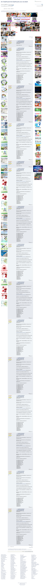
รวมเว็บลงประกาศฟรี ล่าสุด (4, 559)
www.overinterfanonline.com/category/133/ (21, 60)
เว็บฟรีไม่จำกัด (2, 563)
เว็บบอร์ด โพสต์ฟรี (12, 561)
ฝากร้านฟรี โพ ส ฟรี (3, 575)
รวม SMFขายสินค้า (12, 559)
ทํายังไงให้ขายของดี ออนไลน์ (4, 555)
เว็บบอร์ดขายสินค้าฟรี (13, 571)
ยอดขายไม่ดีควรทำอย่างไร (34, 565)
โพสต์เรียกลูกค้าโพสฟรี (22, 573)
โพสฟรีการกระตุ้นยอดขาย (34, 569)
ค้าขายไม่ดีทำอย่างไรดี (13, 557)
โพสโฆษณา (2, 566)
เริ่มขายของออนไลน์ (22, 557)
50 (13, 546)
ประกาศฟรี (32, 576)
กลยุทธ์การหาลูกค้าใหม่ (3, 554)
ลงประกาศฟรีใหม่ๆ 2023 (13, 563)
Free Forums (23, 583)
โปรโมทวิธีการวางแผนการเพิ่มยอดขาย (35, 564)
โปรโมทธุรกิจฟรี (12, 564)
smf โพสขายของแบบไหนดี (23, 569)
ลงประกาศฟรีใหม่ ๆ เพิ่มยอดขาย (34, 573)
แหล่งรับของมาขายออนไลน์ (34, 557)
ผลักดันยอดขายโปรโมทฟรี (34, 562)
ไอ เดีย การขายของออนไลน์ (23, 563)
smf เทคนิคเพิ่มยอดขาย (22, 578)
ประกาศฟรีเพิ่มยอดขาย (33, 571)
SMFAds (21, 583)
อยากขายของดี (21, 555)
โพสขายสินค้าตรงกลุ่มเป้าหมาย (14, 572)
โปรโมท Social (12, 566)
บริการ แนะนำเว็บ (3, 568)
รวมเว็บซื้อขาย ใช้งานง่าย (3, 570)
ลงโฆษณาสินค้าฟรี (3, 561)
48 (12, 546)
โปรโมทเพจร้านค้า (33, 578)
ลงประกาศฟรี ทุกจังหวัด (3, 571)
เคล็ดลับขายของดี (12, 556)
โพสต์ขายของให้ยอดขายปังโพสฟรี (23, 567)
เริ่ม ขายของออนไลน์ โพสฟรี (23, 564)
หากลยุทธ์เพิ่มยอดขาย (13, 554)
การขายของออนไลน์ (13, 578)
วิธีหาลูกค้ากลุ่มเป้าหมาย (3, 556)
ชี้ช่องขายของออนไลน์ (13, 577)
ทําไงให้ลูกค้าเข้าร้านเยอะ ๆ (13, 555)
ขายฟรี (32, 567)
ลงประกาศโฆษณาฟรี (3, 577)
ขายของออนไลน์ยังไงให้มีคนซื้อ (23, 556)
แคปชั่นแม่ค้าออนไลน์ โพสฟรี (23, 571)
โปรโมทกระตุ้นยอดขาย (33, 570)
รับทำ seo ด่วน (21, 558)
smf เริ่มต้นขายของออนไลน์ (23, 562)
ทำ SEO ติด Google (3, 564)
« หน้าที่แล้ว (30, 547)
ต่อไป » (32, 547)
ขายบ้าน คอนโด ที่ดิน (3, 573)
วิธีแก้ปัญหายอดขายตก (33, 556)
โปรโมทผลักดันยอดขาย (33, 563)
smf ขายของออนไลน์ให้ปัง (22, 574)
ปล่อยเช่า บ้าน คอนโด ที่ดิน (3, 572)
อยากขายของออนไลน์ (13, 575)
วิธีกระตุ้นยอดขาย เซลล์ (33, 555)
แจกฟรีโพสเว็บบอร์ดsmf (13, 568)
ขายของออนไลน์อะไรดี (33, 558)
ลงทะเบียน (13, 4)
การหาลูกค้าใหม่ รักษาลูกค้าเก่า (4, 557)
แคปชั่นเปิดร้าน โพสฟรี (22, 576)
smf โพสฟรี (21, 560)
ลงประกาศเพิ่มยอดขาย (33, 572)
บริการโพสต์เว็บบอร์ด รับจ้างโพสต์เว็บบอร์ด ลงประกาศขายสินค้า (14, 1)
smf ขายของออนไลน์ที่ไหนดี (23, 565)
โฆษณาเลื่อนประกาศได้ (13, 573)
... (9, 546)
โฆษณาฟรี (2, 562)
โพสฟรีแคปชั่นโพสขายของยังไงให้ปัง (24, 570)
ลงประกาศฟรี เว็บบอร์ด (13, 570)
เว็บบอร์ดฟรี (32, 560)
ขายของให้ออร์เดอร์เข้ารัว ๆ (23, 572)
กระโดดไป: (23, 551)
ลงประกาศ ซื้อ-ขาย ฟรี (13, 562)
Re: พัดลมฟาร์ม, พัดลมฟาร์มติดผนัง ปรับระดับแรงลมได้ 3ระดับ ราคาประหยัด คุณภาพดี (20, 42)
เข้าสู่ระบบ (9, 4)
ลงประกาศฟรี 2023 (3, 578)
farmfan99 (9, 123)
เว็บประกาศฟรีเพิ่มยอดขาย (34, 574)
